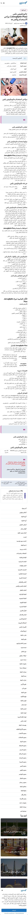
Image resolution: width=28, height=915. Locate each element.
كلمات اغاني (23, 721)
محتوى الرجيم (23, 749)
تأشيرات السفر (22, 627)
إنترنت (24, 537)
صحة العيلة (23, 676)
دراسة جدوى (23, 659)
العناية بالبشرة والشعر (21, 586)
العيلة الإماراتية (22, 594)
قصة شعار (23, 704)
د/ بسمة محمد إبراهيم (15, 491)
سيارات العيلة (23, 672)
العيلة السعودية (22, 598)
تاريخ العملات (23, 631)
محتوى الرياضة (22, 758)
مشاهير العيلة (23, 786)
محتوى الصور (23, 766)
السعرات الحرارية (22, 569)
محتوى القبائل (23, 778)
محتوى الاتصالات (22, 737)
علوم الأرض (23, 684)
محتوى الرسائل (22, 753)
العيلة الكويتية (23, 602)
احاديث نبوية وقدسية (21, 541)
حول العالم (23, 651)
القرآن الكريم (23, 610)
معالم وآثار (23, 794)
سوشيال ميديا (23, 668)
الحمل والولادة (23, 565)
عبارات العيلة (23, 680)
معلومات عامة (22, 803)
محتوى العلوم (23, 770)
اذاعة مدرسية (23, 549)
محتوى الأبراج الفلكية (21, 729)
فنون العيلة (23, 692)
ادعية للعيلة (23, 545)
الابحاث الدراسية (22, 561)
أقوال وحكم (23, 529)
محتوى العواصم (22, 774)
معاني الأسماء (23, 798)
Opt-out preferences (19, 913)
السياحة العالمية (22, 574)
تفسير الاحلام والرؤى (21, 643)
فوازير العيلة (23, 700)
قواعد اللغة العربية (22, 717)
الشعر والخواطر (22, 582)
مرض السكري (23, 25)
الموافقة (14, 910)
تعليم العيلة (23, 639)
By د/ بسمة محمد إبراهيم (19, 23)
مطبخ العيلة (23, 790)
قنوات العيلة (23, 713)
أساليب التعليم (23, 524)
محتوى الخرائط (22, 745)
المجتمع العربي (22, 619)
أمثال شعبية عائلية (22, 533)
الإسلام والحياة (22, 557)
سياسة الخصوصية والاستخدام (9, 913)
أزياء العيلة (23, 520)
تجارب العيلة (23, 635)
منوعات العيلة (23, 807)
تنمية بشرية (23, 647)
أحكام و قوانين (23, 512)
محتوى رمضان (22, 782)
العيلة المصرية (23, 606)
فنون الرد (24, 688)
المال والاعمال (22, 614)
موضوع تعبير (23, 811)
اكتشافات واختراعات (21, 553)
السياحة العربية (22, 578)
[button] (2, 890)
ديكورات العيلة (23, 664)
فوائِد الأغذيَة (23, 696)
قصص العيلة (23, 708)
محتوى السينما (22, 762)
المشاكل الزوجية (22, 623)
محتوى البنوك (23, 741)
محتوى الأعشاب (22, 733)
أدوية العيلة (24, 10)
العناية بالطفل (23, 590)
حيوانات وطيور (22, 655)
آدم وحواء (24, 508)
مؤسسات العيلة (22, 725)
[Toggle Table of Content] (24, 58)
